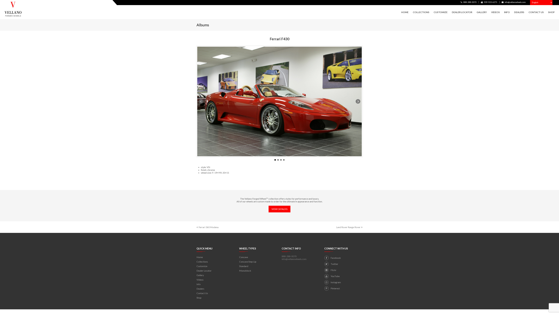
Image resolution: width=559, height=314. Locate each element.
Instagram (335, 282)
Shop (199, 297)
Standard (243, 266)
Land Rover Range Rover (348, 227)
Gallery (200, 275)
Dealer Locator (204, 270)
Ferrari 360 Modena (209, 227)
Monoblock (245, 270)
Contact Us (202, 293)
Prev (201, 101)
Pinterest (335, 288)
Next (358, 101)
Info (199, 284)
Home (200, 257)
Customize (202, 266)
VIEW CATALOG (279, 209)
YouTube (335, 276)
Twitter (334, 264)
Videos (200, 279)
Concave (243, 257)
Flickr (333, 270)
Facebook (335, 257)
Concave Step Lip (247, 261)
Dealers (200, 288)
